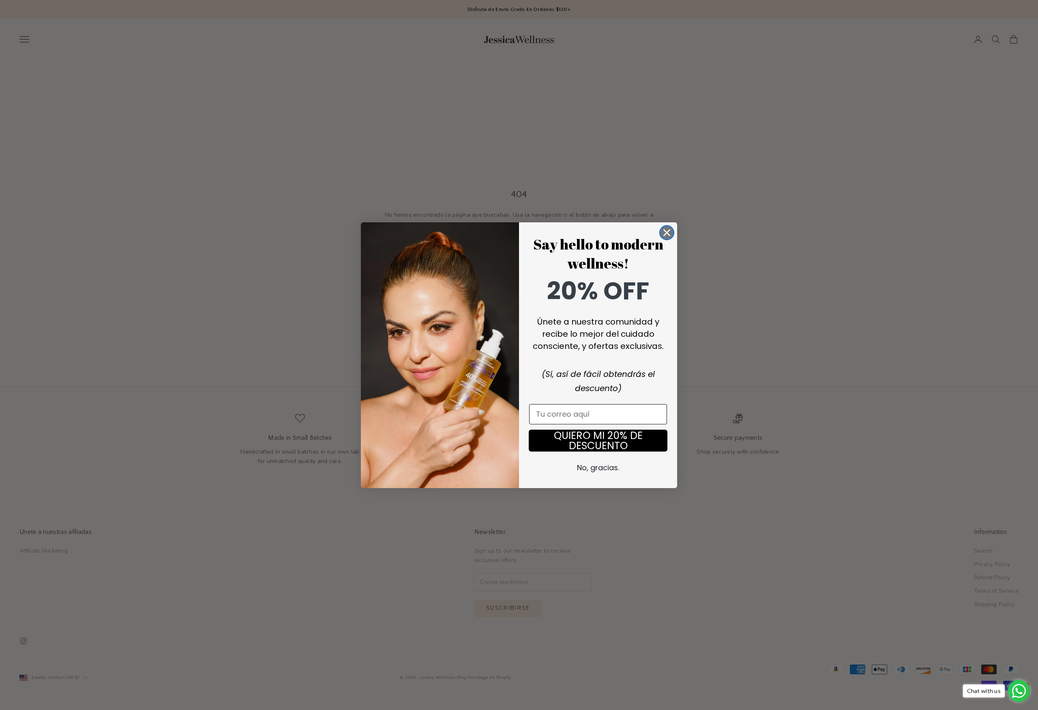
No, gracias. (598, 468)
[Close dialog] (667, 233)
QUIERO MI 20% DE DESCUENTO (598, 441)
